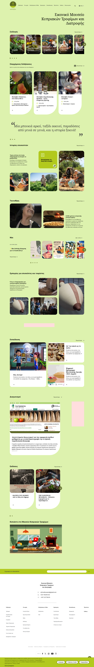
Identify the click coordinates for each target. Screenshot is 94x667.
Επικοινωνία (68, 5)
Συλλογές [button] (20, 5)
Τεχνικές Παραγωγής (10, 626)
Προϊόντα (56, 5)
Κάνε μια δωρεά (26, 631)
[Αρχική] (13, 5)
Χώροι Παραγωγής (10, 623)
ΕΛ (81, 5)
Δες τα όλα (78, 237)
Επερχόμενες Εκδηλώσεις (21, 64)
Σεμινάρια (71, 618)
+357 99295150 (45, 594)
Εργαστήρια (56, 614)
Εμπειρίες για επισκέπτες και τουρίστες (27, 273)
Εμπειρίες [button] (42, 5)
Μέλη (24, 618)
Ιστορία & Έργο (26, 611)
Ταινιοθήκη (14, 201)
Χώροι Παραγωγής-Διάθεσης (64, 48)
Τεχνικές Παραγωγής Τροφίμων (80, 48)
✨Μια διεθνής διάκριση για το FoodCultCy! (18, 249)
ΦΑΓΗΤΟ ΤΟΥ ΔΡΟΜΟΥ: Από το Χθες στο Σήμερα (21, 496)
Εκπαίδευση (15, 340)
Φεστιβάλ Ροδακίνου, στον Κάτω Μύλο (19, 98)
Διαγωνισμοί (15, 397)
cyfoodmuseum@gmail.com (48, 592)
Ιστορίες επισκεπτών (19, 145)
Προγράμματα (72, 614)
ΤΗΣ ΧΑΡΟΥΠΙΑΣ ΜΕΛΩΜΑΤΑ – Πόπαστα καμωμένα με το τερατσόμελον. (47, 498)
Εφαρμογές (71, 611)
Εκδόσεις (14, 466)
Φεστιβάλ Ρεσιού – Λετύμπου (67, 98)
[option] (17, 44)
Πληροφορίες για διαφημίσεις (49, 646)
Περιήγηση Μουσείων (58, 621)
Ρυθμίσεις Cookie (72, 662)
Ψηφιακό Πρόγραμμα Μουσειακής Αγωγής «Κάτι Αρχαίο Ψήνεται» (74, 372)
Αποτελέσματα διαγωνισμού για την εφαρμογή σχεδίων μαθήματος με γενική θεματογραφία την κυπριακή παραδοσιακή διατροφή (33, 439)
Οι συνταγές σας (9, 633)
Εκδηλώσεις (41, 611)
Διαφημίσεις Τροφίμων (11, 636)
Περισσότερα (78, 32)
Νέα (11, 238)
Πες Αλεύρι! (18, 375)
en (83, 5)
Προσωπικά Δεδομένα (38, 646)
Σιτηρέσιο (47, 50)
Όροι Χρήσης (30, 646)
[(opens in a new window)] (42, 653)
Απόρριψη (60, 662)
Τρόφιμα (15, 50)
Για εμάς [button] (26, 5)
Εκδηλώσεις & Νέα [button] (34, 5)
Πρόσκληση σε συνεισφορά (61, 646)
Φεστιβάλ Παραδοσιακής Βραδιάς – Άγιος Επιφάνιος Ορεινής (45, 98)
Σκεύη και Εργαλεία (10, 629)
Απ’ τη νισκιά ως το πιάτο (73, 347)
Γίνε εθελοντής (26, 628)
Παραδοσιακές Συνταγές (33, 49)
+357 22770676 (45, 597)
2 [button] (12, 58)
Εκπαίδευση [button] (50, 5)
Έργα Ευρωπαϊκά (26, 614)
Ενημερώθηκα (84, 662)
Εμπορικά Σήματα (26, 624)
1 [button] (10, 58)
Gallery (61, 5)
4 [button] (16, 58)
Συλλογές (14, 32)
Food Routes (56, 611)
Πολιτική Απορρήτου (9, 665)
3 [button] (14, 58)
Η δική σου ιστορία (58, 624)
